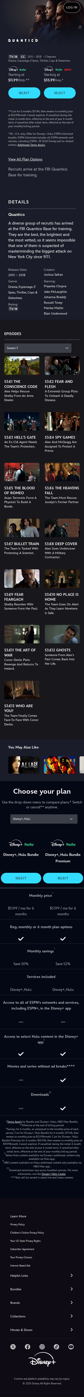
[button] (42, 1276)
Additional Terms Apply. (31, 145)
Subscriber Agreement (22, 1249)
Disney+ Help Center (53, 1174)
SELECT (24, 93)
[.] (13, 1346)
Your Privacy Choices (21, 1257)
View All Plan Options (25, 159)
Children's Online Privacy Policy (27, 1232)
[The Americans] (59, 765)
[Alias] (23, 765)
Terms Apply (14, 1121)
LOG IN (71, 7)
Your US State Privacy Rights (25, 1241)
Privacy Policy (17, 1224)
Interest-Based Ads (20, 1265)
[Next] (76, 764)
